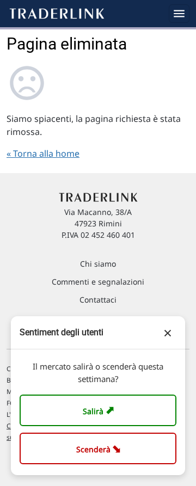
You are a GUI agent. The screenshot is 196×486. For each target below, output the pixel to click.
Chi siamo (98, 264)
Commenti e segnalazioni (98, 281)
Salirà (100, 410)
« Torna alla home (43, 153)
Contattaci (98, 299)
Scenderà (100, 448)
